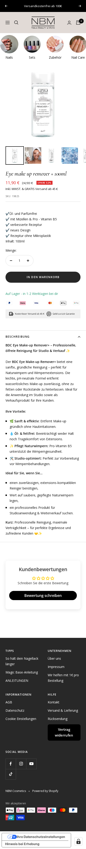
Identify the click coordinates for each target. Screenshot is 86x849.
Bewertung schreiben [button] (43, 595)
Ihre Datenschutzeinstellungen (41, 837)
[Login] (69, 23)
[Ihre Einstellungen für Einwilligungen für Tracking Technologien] (78, 841)
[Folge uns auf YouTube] (31, 764)
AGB (9, 702)
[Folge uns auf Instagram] (21, 764)
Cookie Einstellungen (21, 719)
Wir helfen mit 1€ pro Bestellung (63, 678)
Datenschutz (15, 710)
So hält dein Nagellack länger (22, 661)
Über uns (54, 658)
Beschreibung (18, 337)
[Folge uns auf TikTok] (11, 774)
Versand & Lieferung (63, 710)
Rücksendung (57, 719)
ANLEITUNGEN (17, 680)
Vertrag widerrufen (64, 732)
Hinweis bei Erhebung (22, 844)
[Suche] (16, 22)
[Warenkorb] (78, 22)
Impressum (56, 667)
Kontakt (53, 702)
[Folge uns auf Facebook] (11, 764)
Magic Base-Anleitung (22, 672)
